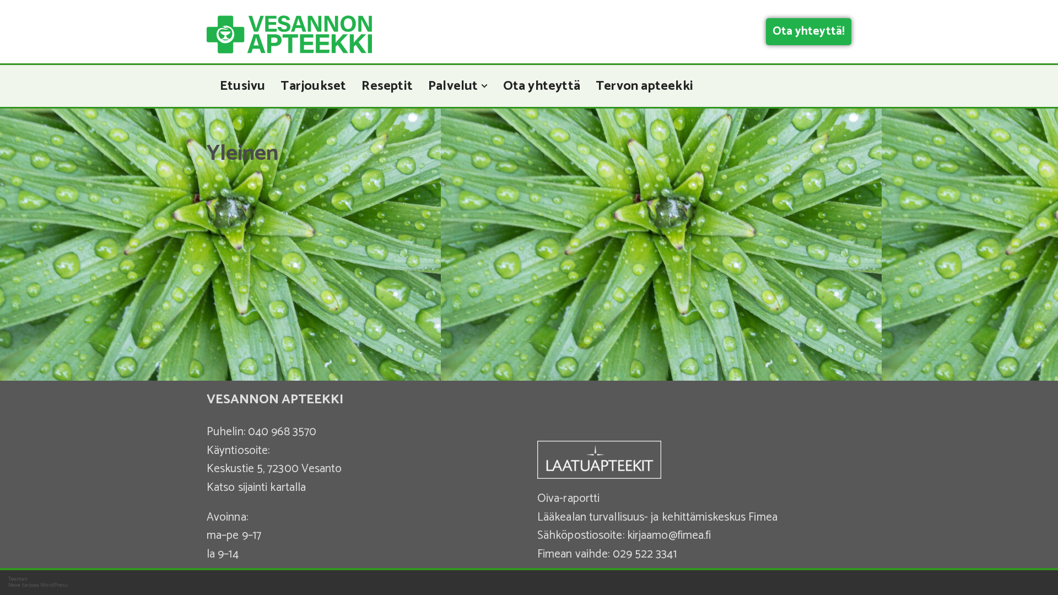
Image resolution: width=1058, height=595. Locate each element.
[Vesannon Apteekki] (289, 34)
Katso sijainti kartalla (256, 487)
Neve (14, 585)
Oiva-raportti (568, 498)
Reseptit (387, 86)
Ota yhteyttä (541, 86)
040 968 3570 (282, 432)
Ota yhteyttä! (809, 31)
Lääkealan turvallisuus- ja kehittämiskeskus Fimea (657, 517)
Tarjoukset (313, 86)
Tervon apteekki (644, 86)
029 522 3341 (645, 554)
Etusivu (242, 86)
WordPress (54, 585)
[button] (484, 86)
